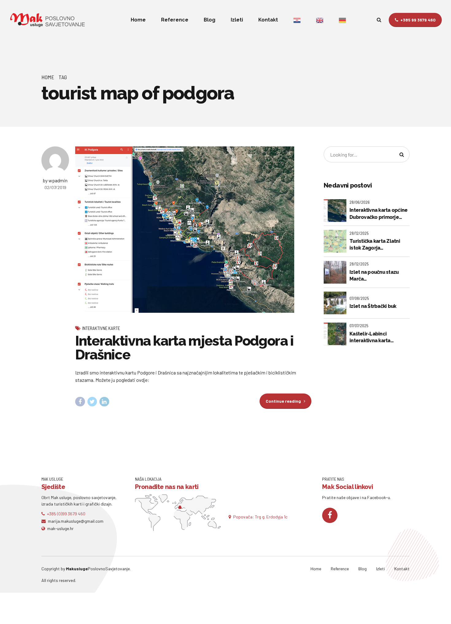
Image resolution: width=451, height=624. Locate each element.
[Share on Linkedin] (104, 402)
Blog (209, 20)
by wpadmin (55, 180)
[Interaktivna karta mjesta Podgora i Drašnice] (193, 229)
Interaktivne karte (101, 328)
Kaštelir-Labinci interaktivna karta (370, 337)
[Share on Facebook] (80, 402)
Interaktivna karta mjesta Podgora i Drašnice (184, 348)
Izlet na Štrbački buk (372, 306)
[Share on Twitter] (92, 402)
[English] (319, 20)
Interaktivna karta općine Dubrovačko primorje (378, 213)
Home (138, 20)
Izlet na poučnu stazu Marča (374, 275)
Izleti (237, 20)
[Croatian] (297, 20)
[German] (342, 20)
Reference (174, 20)
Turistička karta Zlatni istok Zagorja (374, 244)
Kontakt (268, 20)
